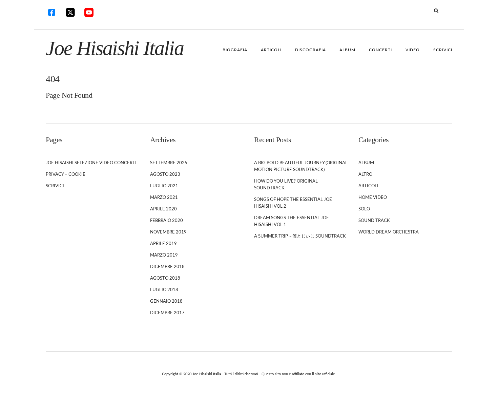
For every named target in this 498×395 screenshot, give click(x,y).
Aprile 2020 (163, 209)
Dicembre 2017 (167, 313)
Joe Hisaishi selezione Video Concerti (91, 163)
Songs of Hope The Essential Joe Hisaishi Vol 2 (293, 203)
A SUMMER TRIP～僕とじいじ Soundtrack (300, 236)
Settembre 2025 (168, 163)
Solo (364, 209)
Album (347, 50)
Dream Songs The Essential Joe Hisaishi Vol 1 (291, 221)
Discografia (310, 50)
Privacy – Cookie (65, 174)
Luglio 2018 (164, 290)
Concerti (380, 50)
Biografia (235, 50)
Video (413, 50)
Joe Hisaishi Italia (115, 48)
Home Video (372, 197)
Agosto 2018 (165, 278)
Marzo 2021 (164, 197)
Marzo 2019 (164, 255)
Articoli (271, 50)
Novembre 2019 (168, 232)
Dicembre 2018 (167, 267)
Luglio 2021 (164, 186)
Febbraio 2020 (166, 221)
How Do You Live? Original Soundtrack (286, 184)
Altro (365, 174)
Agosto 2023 (165, 174)
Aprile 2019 (163, 244)
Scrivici (442, 50)
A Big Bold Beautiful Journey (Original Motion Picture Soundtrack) (301, 166)
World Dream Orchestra (388, 232)
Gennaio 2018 (166, 301)
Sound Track (374, 221)
